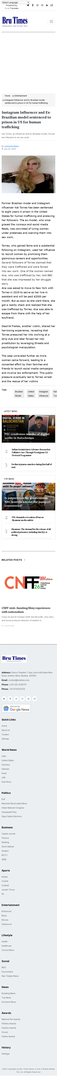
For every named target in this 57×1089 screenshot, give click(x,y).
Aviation (5, 851)
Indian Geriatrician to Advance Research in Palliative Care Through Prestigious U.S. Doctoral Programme (31, 452)
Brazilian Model (19, 393)
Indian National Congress (13, 808)
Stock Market (8, 846)
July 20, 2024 (10, 149)
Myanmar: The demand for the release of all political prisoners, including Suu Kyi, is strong (31, 532)
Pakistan (5, 769)
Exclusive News (9, 1002)
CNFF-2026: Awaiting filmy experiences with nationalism (26, 610)
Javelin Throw (8, 889)
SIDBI (4, 859)
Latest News (10, 411)
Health (4, 941)
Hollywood (6, 924)
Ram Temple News (10, 976)
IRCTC (4, 855)
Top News (9, 479)
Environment (7, 972)
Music (4, 915)
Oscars (5, 1032)
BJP (3, 799)
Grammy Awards (9, 1028)
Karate (5, 877)
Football (5, 885)
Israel (4, 773)
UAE (3, 777)
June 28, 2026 (9, 625)
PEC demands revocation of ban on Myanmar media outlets (27, 519)
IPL (3, 894)
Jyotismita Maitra (11, 146)
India (4, 756)
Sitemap (5, 739)
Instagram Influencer (43, 393)
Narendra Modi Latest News (14, 803)
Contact (5, 734)
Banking (5, 842)
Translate (14, 8)
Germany (6, 764)
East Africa (6, 782)
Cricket (5, 881)
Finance (5, 838)
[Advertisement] (28, 62)
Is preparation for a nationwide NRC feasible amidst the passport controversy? (28, 502)
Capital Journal (8, 833)
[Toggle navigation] (51, 21)
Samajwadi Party (9, 812)
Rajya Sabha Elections (12, 816)
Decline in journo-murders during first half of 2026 (31, 466)
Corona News (8, 950)
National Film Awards (11, 1019)
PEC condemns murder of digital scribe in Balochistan (27, 436)
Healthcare (7, 946)
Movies (5, 920)
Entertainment (21, 96)
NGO (4, 967)
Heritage (6, 1054)
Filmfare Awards (9, 1023)
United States (31, 393)
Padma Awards (8, 1036)
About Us (6, 730)
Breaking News (8, 993)
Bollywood (6, 911)
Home (7, 96)
